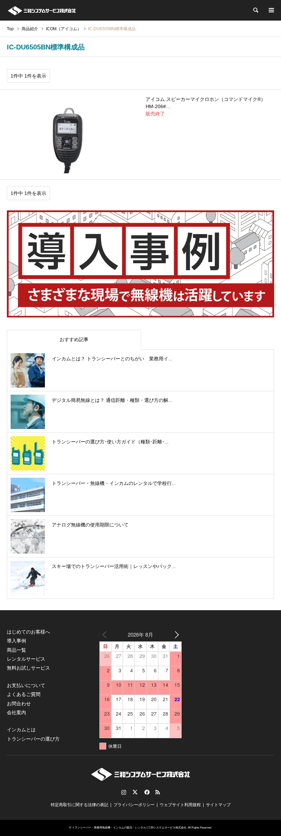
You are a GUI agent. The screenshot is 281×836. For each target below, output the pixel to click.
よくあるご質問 (23, 694)
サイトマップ (218, 804)
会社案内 (16, 712)
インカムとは (21, 729)
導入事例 (16, 640)
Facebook (146, 792)
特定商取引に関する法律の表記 (79, 804)
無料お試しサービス (28, 668)
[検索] (255, 10)
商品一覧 (16, 650)
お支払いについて (26, 685)
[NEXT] (175, 634)
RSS (157, 792)
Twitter (135, 792)
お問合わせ (19, 703)
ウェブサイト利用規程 (180, 804)
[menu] (270, 10)
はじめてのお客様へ (28, 632)
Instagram (123, 792)
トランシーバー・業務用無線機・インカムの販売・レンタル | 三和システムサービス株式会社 (129, 827)
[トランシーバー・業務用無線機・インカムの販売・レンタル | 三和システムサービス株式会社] (41, 10)
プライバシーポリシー (134, 804)
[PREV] (105, 634)
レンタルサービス (26, 659)
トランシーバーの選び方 (33, 739)
